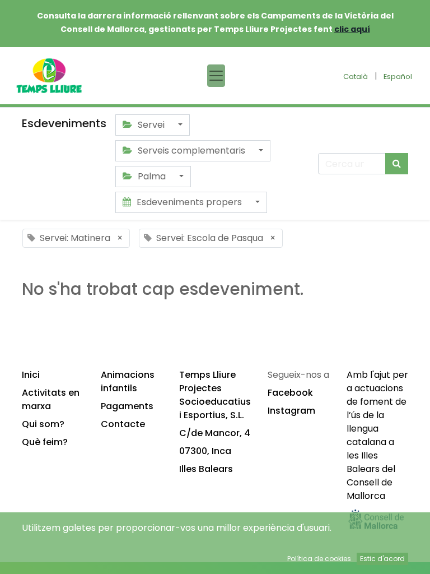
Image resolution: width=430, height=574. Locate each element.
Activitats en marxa (51, 399)
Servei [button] (151, 124)
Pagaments (127, 406)
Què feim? (45, 442)
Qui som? (43, 424)
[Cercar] (396, 163)
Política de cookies (319, 558)
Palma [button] (151, 176)
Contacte (123, 424)
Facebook (290, 392)
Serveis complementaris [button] (191, 150)
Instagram (291, 410)
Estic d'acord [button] (382, 558)
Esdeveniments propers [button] (189, 202)
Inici (31, 374)
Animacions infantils (128, 381)
